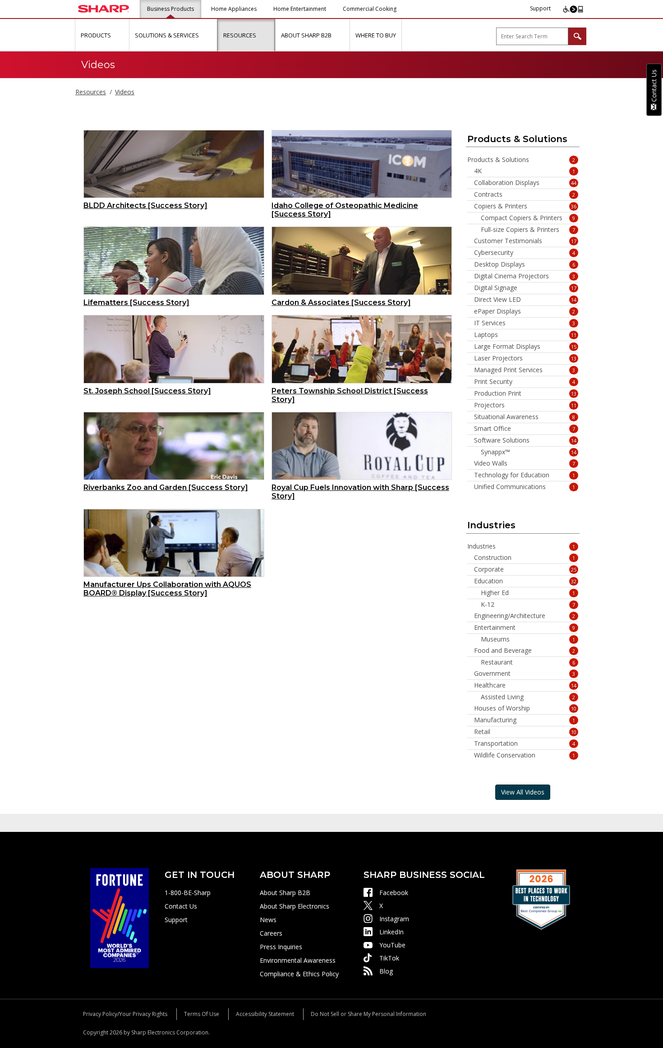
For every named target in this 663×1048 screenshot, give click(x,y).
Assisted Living (528, 697)
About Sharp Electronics (294, 906)
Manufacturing (525, 720)
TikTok (389, 958)
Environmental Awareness (298, 960)
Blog (386, 971)
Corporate (525, 569)
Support (540, 8)
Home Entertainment (299, 9)
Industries (521, 546)
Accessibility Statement (265, 1014)
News (268, 919)
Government (525, 673)
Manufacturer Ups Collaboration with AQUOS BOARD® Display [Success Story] (167, 588)
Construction (525, 558)
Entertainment (525, 627)
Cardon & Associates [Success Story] (341, 302)
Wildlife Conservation (525, 755)
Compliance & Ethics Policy (299, 974)
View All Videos (522, 792)
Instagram (394, 918)
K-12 (528, 604)
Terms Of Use (201, 1014)
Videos (124, 92)
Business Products (170, 9)
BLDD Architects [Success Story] (145, 205)
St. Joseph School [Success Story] (147, 391)
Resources (90, 92)
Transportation (525, 743)
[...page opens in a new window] (119, 917)
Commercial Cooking (369, 9)
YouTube (392, 945)
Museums (528, 639)
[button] (121, 35)
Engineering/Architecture (525, 616)
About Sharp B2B (285, 892)
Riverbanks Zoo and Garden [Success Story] (165, 487)
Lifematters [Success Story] (136, 302)
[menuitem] (102, 35)
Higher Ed (528, 593)
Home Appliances (234, 9)
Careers (271, 933)
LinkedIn (391, 932)
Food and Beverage (525, 650)
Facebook (393, 892)
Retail (525, 732)
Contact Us (181, 906)
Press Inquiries (281, 946)
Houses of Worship (525, 708)
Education (525, 581)
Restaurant (528, 662)
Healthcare (525, 685)
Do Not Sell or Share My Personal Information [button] (368, 1014)
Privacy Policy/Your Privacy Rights (125, 1014)
